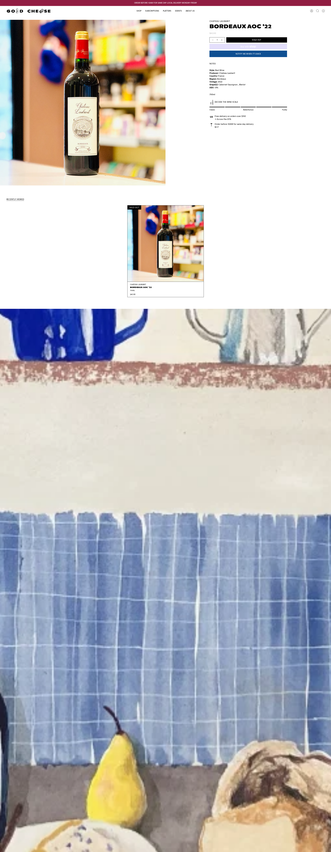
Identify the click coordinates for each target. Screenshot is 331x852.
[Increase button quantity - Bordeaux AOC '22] (222, 40)
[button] (139, 11)
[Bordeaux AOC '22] (165, 243)
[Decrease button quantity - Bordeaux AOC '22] (212, 40)
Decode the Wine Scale (226, 102)
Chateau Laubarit (219, 21)
